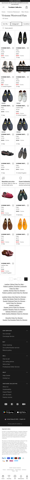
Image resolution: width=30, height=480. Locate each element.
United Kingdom (10, 469)
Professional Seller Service (11, 367)
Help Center (6, 375)
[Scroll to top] (26, 279)
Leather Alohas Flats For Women (14, 291)
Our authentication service (11, 348)
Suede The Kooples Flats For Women (15, 320)
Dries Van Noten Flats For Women (14, 299)
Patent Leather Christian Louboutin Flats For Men (15, 287)
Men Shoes (25, 12)
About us (5, 387)
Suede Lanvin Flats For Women (14, 307)
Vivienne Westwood (13, 12)
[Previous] (10, 279)
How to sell (6, 359)
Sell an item (6, 364)
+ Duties (6, 55)
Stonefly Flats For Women (14, 318)
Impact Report (7, 392)
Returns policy (7, 350)
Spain (13, 471)
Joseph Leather (14, 305)
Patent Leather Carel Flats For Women (15, 293)
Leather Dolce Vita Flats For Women (14, 297)
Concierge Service (8, 336)
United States (18, 469)
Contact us (6, 378)
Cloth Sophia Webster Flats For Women (15, 314)
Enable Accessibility (15, 1)
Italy (17, 471)
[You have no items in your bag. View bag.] (26, 7)
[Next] (19, 279)
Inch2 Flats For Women (14, 303)
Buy (4, 342)
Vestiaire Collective (10, 383)
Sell (4, 356)
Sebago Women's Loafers (14, 312)
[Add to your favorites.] (13, 48)
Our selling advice (8, 361)
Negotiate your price (8, 181)
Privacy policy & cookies (14, 424)
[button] (26, 7)
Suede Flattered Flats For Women (14, 301)
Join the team (7, 395)
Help (4, 372)
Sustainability (7, 389)
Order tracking (7, 345)
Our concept (6, 334)
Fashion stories (7, 397)
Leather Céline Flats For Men (14, 284)
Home (3, 12)
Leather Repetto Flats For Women (14, 310)
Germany (24, 469)
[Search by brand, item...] (3, 7)
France (4, 469)
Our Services (7, 330)
